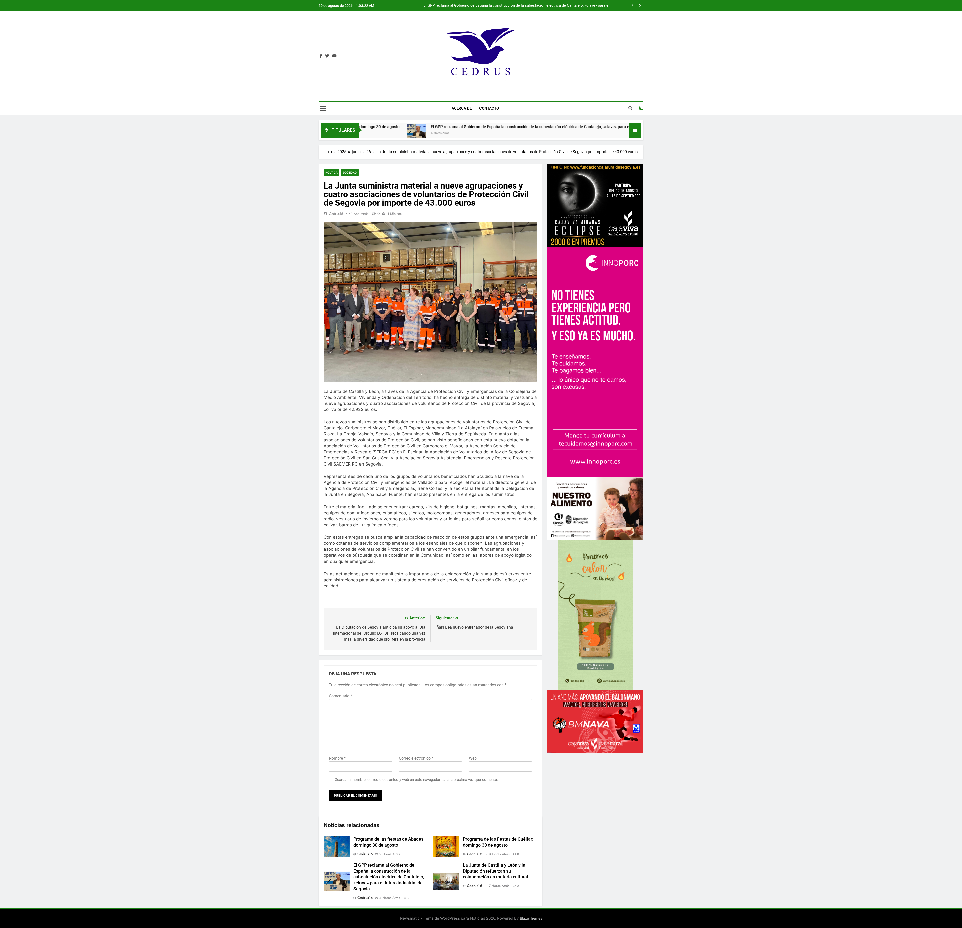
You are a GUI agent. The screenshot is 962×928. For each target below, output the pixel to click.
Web (473, 758)
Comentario (340, 696)
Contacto (489, 108)
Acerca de (462, 108)
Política (331, 172)
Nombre (337, 758)
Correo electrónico (416, 758)
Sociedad (349, 172)
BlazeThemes (531, 918)
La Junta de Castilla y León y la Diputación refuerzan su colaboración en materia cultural (535, 6)
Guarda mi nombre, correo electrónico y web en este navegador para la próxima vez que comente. (416, 779)
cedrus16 (336, 213)
